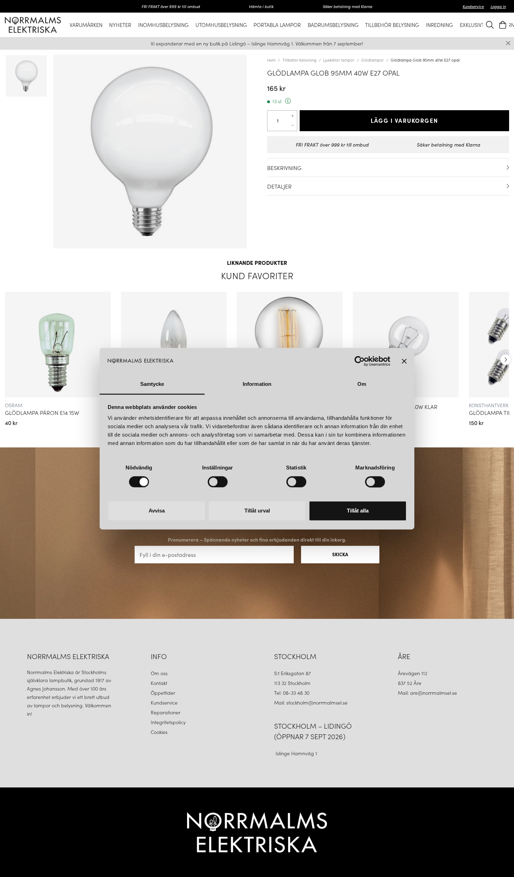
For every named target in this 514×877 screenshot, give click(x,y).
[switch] (218, 481)
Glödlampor (372, 60)
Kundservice (473, 6)
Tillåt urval (257, 511)
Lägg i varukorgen (404, 120)
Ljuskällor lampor (338, 60)
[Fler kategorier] (505, 359)
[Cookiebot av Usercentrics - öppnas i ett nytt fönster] (359, 361)
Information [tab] (257, 384)
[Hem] (33, 24)
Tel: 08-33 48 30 (292, 692)
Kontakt (160, 682)
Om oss (159, 673)
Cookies (159, 731)
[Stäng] (508, 43)
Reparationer (165, 712)
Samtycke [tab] (152, 384)
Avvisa (157, 511)
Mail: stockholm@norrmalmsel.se (311, 702)
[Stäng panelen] (404, 361)
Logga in (498, 6)
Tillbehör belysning (299, 60)
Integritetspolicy (168, 722)
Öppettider (163, 692)
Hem (271, 60)
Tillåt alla (358, 511)
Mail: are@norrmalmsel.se (427, 692)
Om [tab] (361, 384)
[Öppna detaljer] (508, 167)
